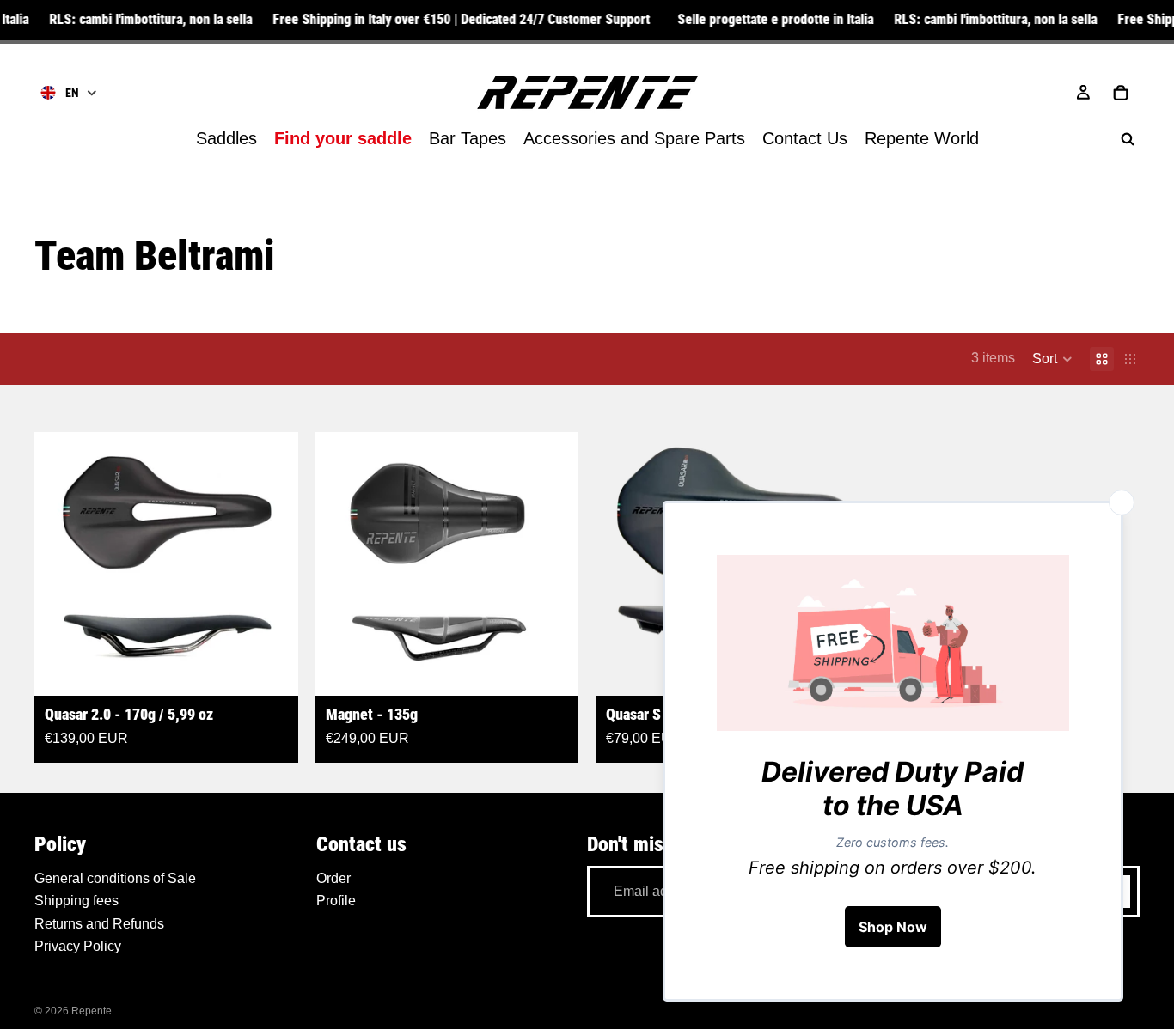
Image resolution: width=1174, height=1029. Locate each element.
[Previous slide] (60, 563)
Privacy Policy (77, 946)
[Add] (551, 669)
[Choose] (271, 669)
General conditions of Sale (115, 878)
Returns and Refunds (99, 923)
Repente (91, 1011)
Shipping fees (76, 900)
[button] (1052, 359)
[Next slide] (272, 563)
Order (333, 878)
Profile (336, 900)
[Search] (1127, 139)
